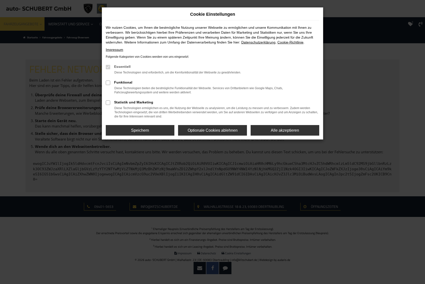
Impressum (114, 50)
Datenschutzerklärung (258, 42)
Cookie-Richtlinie (290, 42)
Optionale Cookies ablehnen (213, 130)
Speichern (140, 130)
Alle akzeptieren (285, 130)
